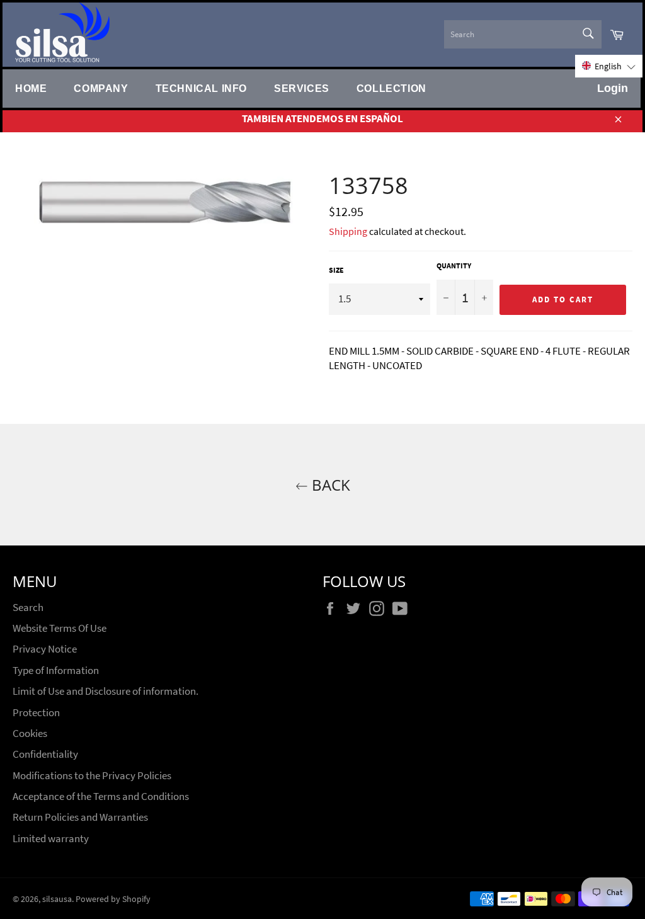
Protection (36, 712)
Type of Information (56, 670)
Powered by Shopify (113, 899)
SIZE (336, 270)
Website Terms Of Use (59, 628)
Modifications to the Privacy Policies (92, 775)
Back (329, 484)
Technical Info (201, 88)
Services (301, 88)
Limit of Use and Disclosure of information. (105, 691)
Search (28, 607)
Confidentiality (45, 754)
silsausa (57, 899)
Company (101, 88)
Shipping (348, 231)
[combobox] (523, 34)
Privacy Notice (45, 649)
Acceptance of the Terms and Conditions (101, 796)
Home (31, 88)
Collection (391, 88)
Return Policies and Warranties (80, 817)
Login (612, 88)
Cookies (30, 733)
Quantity (454, 265)
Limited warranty (51, 838)
